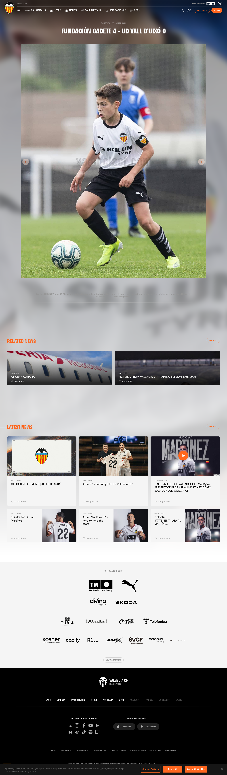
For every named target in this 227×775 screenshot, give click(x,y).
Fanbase (149, 700)
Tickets (72, 10)
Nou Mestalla (38, 10)
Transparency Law (138, 750)
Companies (164, 700)
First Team (16, 480)
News (136, 10)
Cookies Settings (99, 750)
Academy (134, 700)
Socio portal (201, 10)
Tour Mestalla (93, 10)
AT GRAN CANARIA (23, 376)
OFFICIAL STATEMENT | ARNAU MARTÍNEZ (167, 520)
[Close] (222, 769)
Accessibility (170, 750)
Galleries (15, 373)
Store (57, 10)
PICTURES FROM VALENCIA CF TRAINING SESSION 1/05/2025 (157, 376)
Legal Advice (65, 750)
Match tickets (78, 700)
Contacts (114, 750)
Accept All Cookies (196, 769)
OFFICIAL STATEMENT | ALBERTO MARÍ (35, 484)
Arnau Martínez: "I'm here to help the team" (95, 520)
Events (179, 700)
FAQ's (53, 750)
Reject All (172, 769)
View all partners (113, 660)
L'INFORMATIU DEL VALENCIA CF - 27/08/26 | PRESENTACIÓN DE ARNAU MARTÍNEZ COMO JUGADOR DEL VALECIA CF (182, 487)
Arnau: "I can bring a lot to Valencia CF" (108, 484)
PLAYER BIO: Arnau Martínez (22, 518)
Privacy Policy (155, 750)
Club (121, 700)
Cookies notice (81, 750)
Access (217, 10)
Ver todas (213, 340)
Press (123, 750)
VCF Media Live (160, 480)
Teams (48, 700)
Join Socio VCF (117, 10)
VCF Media (108, 700)
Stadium (61, 700)
